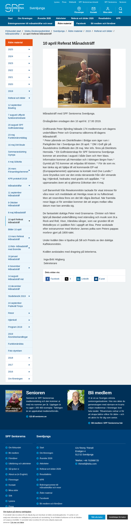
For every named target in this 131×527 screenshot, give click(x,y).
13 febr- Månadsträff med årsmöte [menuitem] (18, 248)
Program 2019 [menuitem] (15, 327)
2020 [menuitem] (10, 84)
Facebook (81, 23)
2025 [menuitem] (10, 49)
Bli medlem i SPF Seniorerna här (107, 423)
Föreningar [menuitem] (79, 12)
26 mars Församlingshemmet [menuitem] (18, 170)
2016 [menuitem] (10, 371)
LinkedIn (85, 279)
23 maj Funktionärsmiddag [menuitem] (17, 136)
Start (10, 18)
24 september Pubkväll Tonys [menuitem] (15, 304)
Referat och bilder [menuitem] (16, 98)
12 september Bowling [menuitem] (14, 106)
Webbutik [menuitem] (72, 2)
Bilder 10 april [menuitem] (14, 229)
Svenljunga (59, 31)
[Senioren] (13, 401)
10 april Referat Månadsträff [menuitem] (15, 221)
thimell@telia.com (87, 464)
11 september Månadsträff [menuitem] (14, 194)
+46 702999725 (91, 460)
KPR (118, 18)
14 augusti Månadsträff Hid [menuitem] (16, 277)
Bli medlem (14, 453)
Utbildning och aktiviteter (20, 464)
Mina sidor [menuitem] (107, 12)
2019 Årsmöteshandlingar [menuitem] (18, 335)
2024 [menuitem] (10, 56)
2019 (88, 31)
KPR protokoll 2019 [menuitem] (17, 178)
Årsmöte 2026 (44, 18)
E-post (102, 279)
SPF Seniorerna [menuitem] (111, 2)
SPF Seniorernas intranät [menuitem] (88, 2)
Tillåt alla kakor (97, 517)
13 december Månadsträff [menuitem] (14, 287)
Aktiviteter (61, 18)
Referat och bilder (103, 31)
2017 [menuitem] (10, 364)
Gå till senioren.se (38, 416)
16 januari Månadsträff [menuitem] (14, 258)
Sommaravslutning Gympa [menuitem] (17, 153)
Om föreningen (25, 18)
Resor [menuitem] (11, 313)
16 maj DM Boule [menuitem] (16, 145)
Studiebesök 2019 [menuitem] (17, 296)
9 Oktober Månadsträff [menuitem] (14, 204)
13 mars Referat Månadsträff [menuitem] (16, 238)
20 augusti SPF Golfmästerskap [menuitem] (15, 126)
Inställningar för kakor (117, 517)
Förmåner (13, 458)
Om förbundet (15, 448)
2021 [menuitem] (10, 77)
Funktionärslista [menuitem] (15, 344)
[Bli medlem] (75, 400)
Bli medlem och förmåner (103, 23)
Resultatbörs (105, 18)
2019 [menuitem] (10, 91)
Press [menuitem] (64, 2)
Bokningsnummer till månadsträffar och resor (30, 23)
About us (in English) (18, 474)
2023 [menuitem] (10, 63)
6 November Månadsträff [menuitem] (14, 267)
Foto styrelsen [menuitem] (15, 350)
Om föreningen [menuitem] (15, 378)
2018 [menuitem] (10, 358)
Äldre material (64, 23)
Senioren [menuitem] (122, 2)
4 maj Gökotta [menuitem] (15, 161)
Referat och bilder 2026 (82, 18)
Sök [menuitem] (120, 12)
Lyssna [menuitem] (56, 2)
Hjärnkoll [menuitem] (12, 320)
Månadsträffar (12, 34)
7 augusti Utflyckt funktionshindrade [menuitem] (16, 116)
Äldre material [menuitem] (15, 42)
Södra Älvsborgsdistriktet (37, 31)
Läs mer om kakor (17, 522)
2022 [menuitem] (10, 70)
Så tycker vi (14, 469)
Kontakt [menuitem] (93, 12)
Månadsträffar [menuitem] (15, 185)
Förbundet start (13, 31)
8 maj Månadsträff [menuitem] (17, 212)
